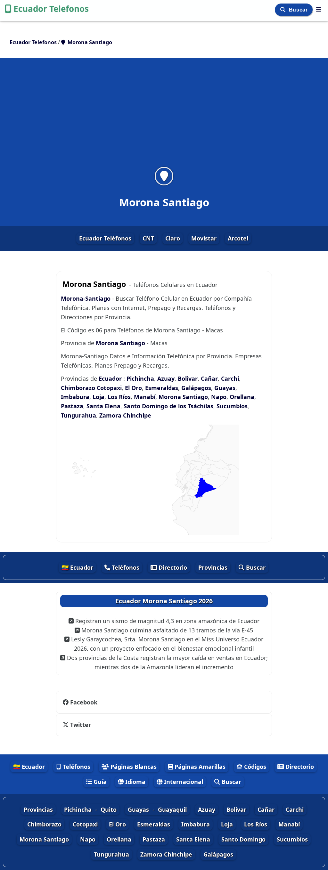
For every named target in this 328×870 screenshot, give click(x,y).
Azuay (166, 378)
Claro (172, 238)
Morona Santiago (120, 343)
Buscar (299, 9)
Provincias (212, 567)
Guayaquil (172, 809)
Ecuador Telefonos (51, 8)
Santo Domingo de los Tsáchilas (168, 406)
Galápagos (196, 388)
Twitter (81, 724)
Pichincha (140, 378)
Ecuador (110, 378)
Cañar (209, 378)
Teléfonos (124, 567)
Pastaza (72, 406)
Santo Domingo (243, 839)
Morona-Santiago (86, 298)
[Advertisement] (164, 116)
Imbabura (75, 397)
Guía (99, 781)
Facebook (84, 702)
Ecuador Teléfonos (105, 238)
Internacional (182, 781)
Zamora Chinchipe (125, 415)
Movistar (204, 238)
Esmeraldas (161, 388)
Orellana (242, 397)
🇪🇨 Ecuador (77, 567)
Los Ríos (119, 397)
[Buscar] (283, 9)
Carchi (230, 378)
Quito (109, 809)
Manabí (144, 397)
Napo (218, 397)
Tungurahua (78, 415)
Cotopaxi (109, 388)
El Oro (133, 388)
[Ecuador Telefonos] (318, 9)
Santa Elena (103, 406)
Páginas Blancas (133, 766)
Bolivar (188, 378)
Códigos (254, 766)
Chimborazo (78, 388)
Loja (98, 397)
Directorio (172, 567)
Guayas (224, 388)
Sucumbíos (232, 406)
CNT (148, 238)
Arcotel (238, 238)
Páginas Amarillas (199, 766)
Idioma (134, 781)
